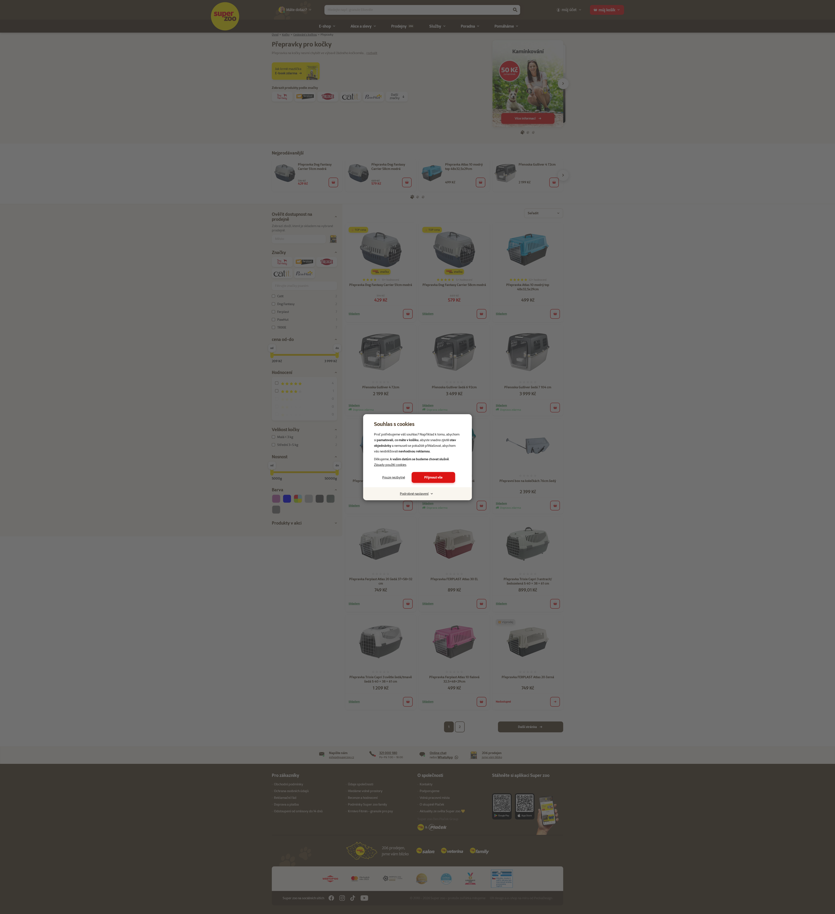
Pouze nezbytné (393, 477)
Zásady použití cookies (390, 465)
